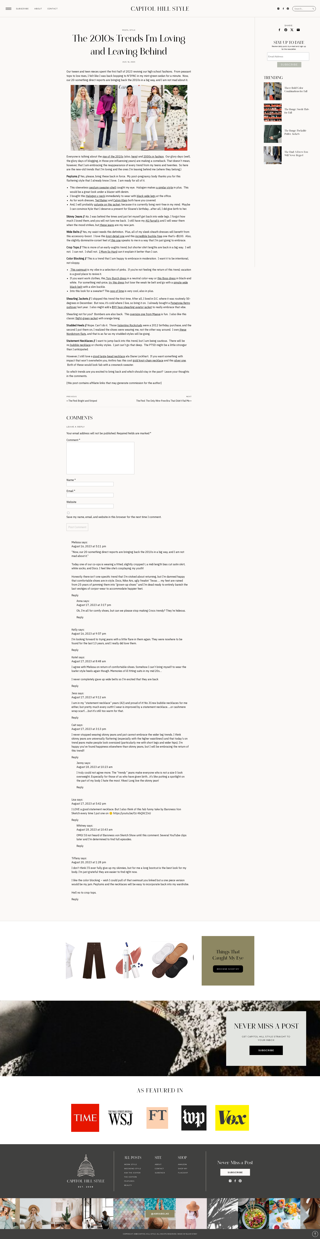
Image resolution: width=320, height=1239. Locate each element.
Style (133, 30)
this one (115, 240)
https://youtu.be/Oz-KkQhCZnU (132, 813)
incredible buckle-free (148, 236)
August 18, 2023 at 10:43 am (94, 829)
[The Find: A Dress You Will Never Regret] (273, 155)
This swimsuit (78, 269)
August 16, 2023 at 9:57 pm (89, 633)
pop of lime (117, 291)
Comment (73, 440)
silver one (180, 360)
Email (70, 491)
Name (71, 480)
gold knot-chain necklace (148, 360)
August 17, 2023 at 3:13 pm (89, 729)
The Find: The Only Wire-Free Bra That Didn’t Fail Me (163, 400)
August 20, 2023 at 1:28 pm (89, 862)
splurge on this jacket (107, 204)
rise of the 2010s (112, 156)
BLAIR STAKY (191, 1234)
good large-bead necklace (109, 356)
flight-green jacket (86, 318)
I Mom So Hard (108, 251)
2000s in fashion (154, 156)
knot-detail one (115, 236)
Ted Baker (101, 200)
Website (71, 502)
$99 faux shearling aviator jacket (132, 307)
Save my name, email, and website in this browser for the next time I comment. (113, 517)
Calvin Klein (120, 200)
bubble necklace (80, 345)
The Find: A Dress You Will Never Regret (296, 153)
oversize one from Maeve (145, 314)
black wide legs (146, 196)
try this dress (116, 282)
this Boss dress (166, 278)
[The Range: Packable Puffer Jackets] (273, 134)
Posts (125, 30)
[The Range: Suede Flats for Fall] (273, 112)
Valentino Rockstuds (129, 325)
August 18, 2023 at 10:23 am (94, 767)
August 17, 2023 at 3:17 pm (93, 605)
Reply (75, 595)
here (134, 156)
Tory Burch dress (115, 278)
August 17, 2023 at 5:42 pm (89, 803)
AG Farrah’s (152, 220)
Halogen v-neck (95, 196)
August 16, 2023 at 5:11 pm (89, 546)
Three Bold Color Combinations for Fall (295, 89)
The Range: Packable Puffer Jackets (295, 132)
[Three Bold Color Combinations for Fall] (273, 91)
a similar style (164, 187)
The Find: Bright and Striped (82, 400)
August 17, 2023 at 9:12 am (89, 697)
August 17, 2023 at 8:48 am (89, 661)
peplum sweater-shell (102, 187)
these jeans (106, 225)
